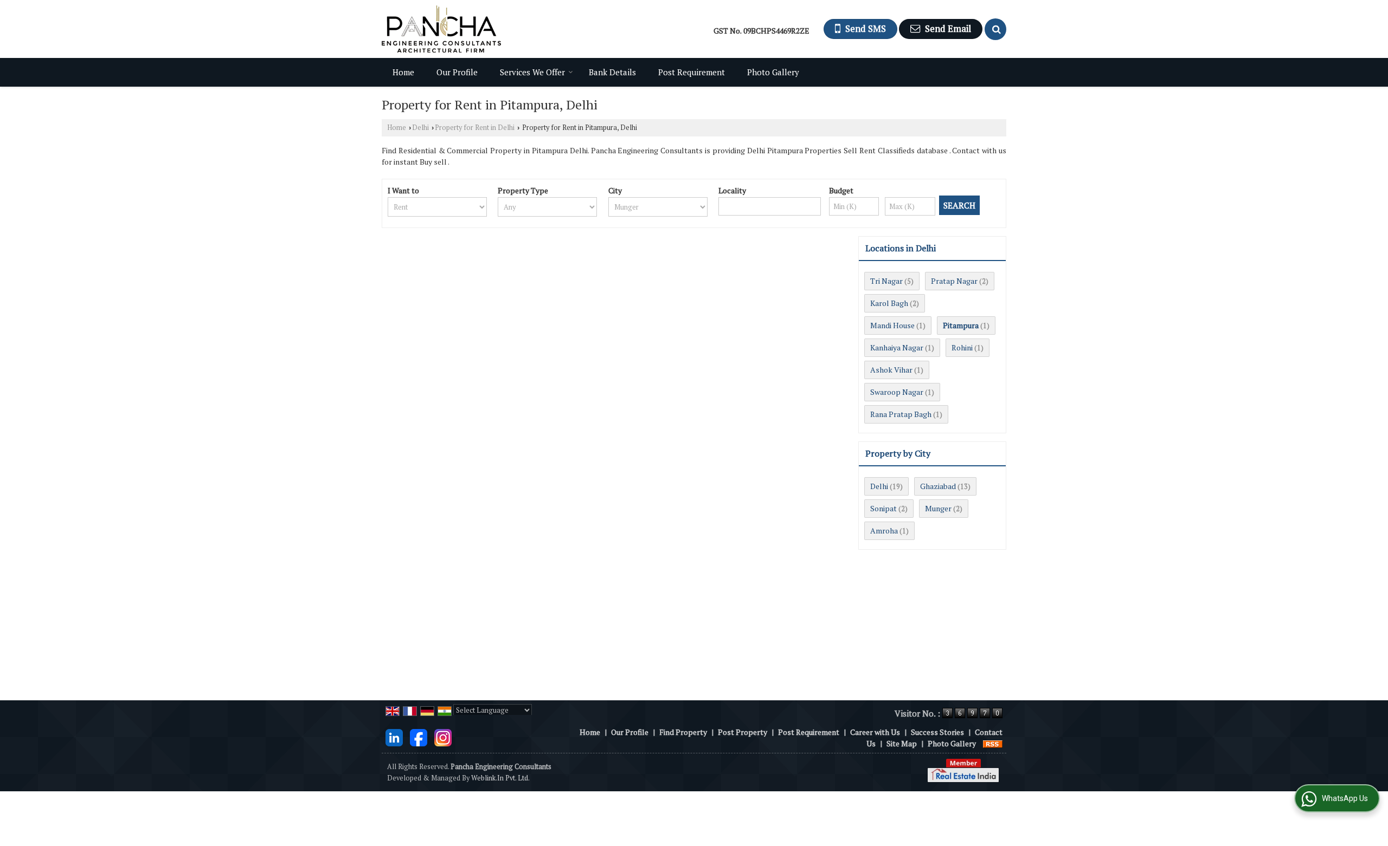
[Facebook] (418, 736)
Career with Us (875, 732)
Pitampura (961, 325)
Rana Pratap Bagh (900, 414)
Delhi (420, 127)
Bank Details (612, 72)
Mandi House (892, 325)
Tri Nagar (886, 281)
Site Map (901, 743)
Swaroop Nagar (896, 392)
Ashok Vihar (891, 370)
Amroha (884, 530)
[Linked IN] (394, 736)
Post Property (742, 732)
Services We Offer (532, 72)
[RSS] (993, 743)
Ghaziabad (938, 486)
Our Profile (457, 72)
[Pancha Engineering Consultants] (441, 29)
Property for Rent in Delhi (475, 127)
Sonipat (883, 508)
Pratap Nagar (954, 281)
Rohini (962, 347)
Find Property (683, 732)
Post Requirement (691, 72)
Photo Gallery (773, 72)
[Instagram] (443, 736)
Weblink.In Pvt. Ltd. (500, 778)
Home (403, 72)
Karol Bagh (889, 303)
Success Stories (937, 732)
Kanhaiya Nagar (896, 347)
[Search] (995, 29)
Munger (938, 508)
